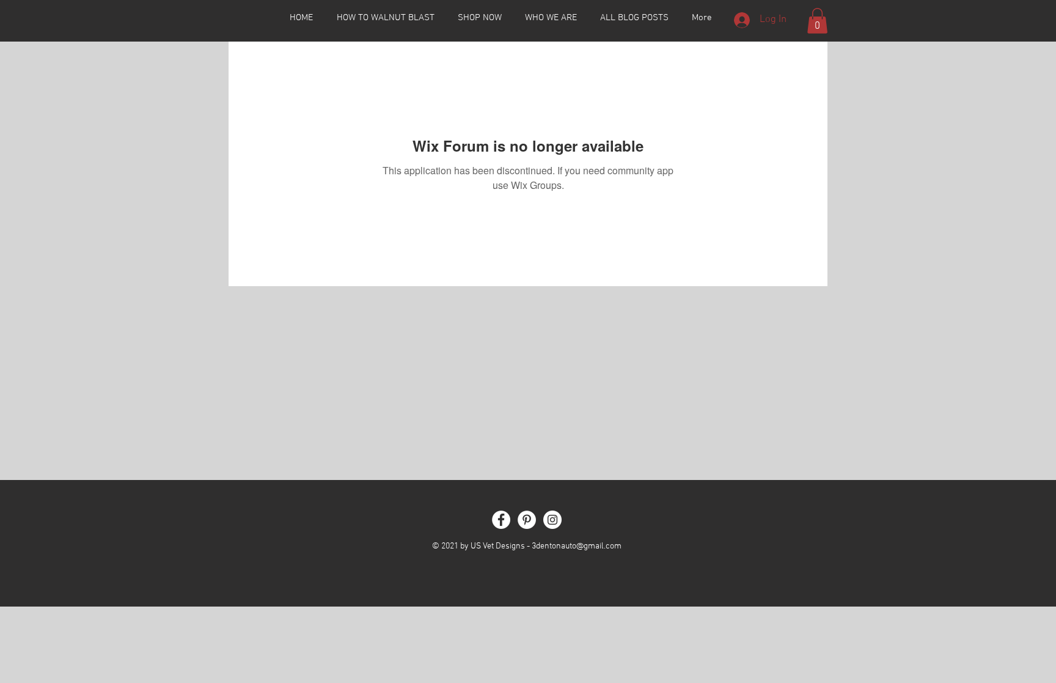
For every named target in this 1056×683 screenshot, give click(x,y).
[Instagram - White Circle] (552, 520)
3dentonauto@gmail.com (577, 546)
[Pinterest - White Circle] (527, 520)
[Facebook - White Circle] (501, 520)
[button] (817, 21)
